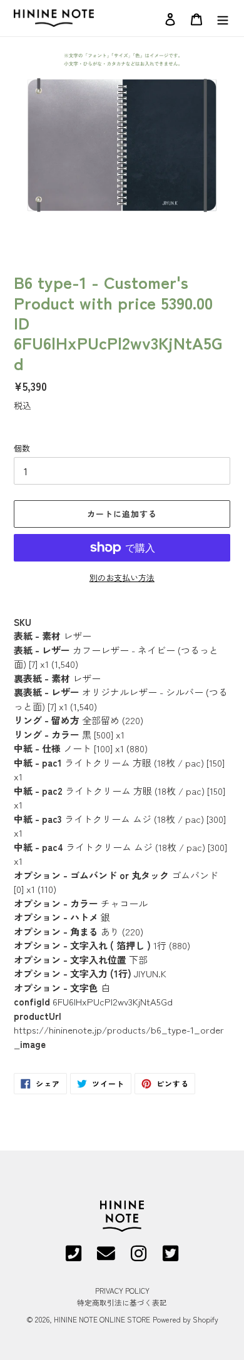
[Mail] (106, 1257)
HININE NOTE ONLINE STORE (102, 1319)
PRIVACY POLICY (122, 1290)
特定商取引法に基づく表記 (122, 1302)
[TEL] (73, 1257)
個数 (22, 448)
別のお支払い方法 (122, 577)
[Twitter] (170, 1257)
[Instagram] (138, 1257)
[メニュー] (223, 17)
